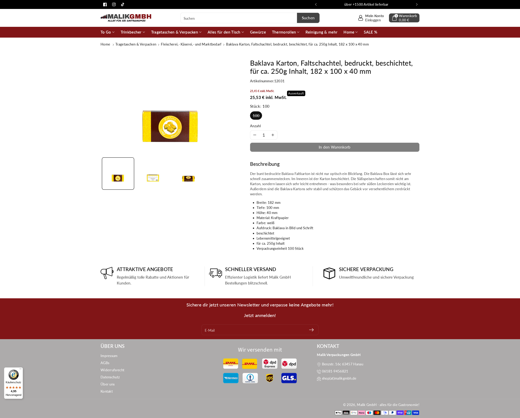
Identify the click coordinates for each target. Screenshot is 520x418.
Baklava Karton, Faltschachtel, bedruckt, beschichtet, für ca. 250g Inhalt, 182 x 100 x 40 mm (297, 44)
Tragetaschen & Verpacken (135, 44)
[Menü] (20, 369)
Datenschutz (110, 377)
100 (256, 115)
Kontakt (107, 391)
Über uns (108, 384)
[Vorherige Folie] (315, 4)
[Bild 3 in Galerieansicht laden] (188, 173)
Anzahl (255, 126)
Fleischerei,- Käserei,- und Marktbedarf (191, 44)
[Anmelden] (311, 330)
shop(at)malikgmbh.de (339, 378)
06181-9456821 (335, 371)
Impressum (109, 356)
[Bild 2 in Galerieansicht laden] (153, 173)
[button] (404, 17)
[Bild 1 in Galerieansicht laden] (118, 173)
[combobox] (250, 18)
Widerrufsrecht (112, 370)
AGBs (105, 363)
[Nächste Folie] (416, 4)
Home (106, 44)
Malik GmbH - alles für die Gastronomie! (388, 405)
